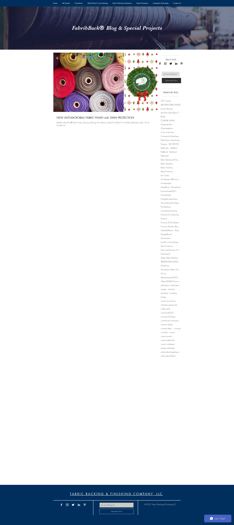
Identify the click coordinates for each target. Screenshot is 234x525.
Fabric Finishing (167, 167)
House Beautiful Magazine (171, 203)
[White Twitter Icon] (73, 504)
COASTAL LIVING (168, 120)
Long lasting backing (169, 211)
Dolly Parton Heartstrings (170, 140)
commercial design (168, 316)
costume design (167, 324)
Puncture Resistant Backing (171, 226)
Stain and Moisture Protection (171, 250)
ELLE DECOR (173, 144)
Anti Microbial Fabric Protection (171, 112)
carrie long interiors (168, 301)
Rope (177, 230)
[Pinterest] (181, 63)
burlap (163, 297)
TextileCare (165, 265)
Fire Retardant (166, 183)
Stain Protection (167, 246)
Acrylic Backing (167, 109)
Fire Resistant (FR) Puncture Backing (171, 179)
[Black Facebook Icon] (160, 63)
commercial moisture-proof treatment (171, 320)
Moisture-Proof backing (170, 214)
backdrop (164, 293)
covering (177, 328)
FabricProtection (167, 171)
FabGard (173, 152)
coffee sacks (165, 309)
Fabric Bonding (167, 163)
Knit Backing (165, 207)
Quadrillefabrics (167, 230)
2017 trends (166, 101)
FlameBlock (165, 187)
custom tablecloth (167, 340)
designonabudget (168, 348)
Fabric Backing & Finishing (171, 160)
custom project (166, 336)
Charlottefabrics (167, 128)
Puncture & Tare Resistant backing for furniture (171, 222)
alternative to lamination (170, 285)
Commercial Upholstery (170, 136)
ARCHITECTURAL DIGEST (171, 105)
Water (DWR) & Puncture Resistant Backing (171, 281)
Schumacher (165, 238)
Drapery (164, 144)
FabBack (173, 148)
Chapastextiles (166, 124)
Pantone (164, 218)
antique (164, 289)
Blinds (163, 116)
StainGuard (165, 254)
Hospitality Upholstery (169, 199)
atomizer (171, 289)
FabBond (164, 152)
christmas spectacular (169, 305)
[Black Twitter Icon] (170, 63)
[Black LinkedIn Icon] (176, 63)
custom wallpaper (168, 344)
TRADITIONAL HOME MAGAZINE (171, 262)
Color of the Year (167, 132)
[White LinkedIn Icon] (79, 504)
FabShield (164, 156)
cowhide (164, 332)
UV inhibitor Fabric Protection (171, 269)
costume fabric (166, 328)
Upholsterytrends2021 (169, 277)
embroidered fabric (168, 356)
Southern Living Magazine (171, 242)
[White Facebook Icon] (61, 504)
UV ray (163, 273)
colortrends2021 (167, 313)
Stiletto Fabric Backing (169, 258)
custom (172, 332)
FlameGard (175, 187)
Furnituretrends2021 (169, 191)
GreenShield (166, 195)
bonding (173, 293)
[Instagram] (165, 63)
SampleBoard (166, 234)
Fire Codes (165, 175)
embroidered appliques (170, 352)
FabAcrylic (165, 148)
